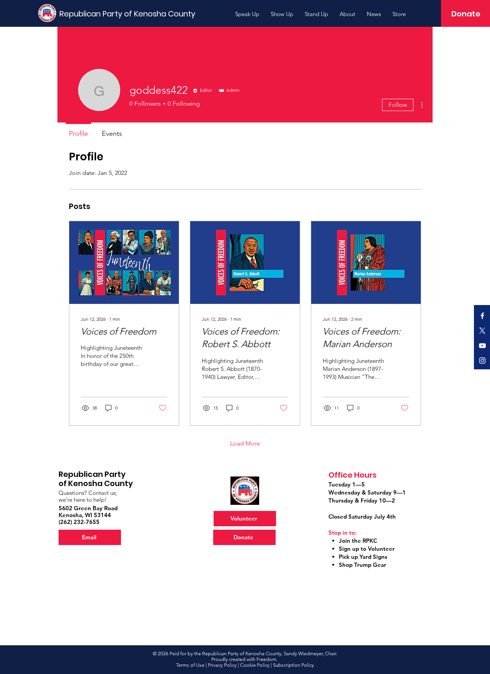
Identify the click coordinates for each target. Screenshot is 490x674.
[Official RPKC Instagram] (482, 360)
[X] (482, 330)
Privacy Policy (222, 665)
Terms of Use (190, 665)
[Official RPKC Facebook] (482, 316)
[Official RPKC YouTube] (482, 345)
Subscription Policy (293, 665)
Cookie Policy (255, 665)
